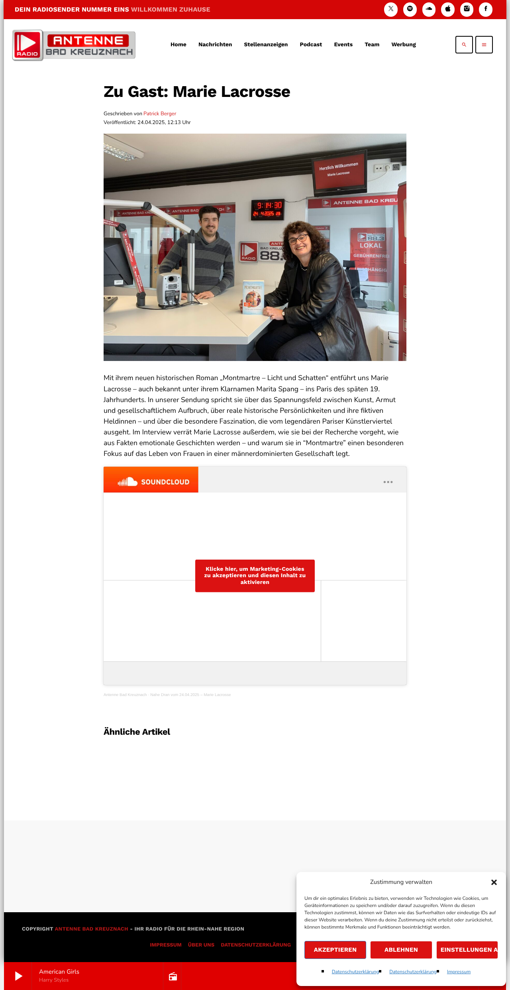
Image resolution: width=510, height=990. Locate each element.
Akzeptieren (335, 949)
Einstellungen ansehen (469, 949)
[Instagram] (467, 9)
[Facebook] (485, 9)
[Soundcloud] (429, 9)
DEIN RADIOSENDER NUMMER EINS (112, 9)
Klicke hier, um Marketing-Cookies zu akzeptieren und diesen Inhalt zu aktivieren (255, 576)
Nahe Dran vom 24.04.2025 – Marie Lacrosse (190, 695)
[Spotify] (410, 9)
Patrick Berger (159, 113)
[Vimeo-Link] (73, 44)
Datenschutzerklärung (355, 972)
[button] (494, 882)
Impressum (459, 972)
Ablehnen (401, 949)
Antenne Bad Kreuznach (125, 695)
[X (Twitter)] (391, 9)
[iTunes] (448, 9)
